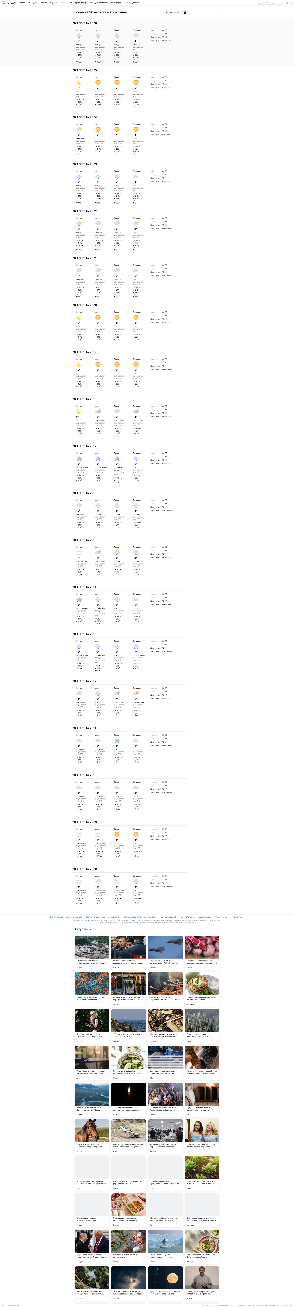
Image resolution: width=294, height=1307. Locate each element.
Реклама (19, 1305)
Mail (3, 1305)
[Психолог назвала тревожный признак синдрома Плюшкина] (165, 1026)
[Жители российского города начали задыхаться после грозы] (128, 1283)
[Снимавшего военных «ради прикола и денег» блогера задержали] (165, 1063)
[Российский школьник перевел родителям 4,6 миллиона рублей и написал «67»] (92, 1063)
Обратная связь (262, 1305)
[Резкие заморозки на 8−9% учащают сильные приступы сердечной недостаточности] (92, 1283)
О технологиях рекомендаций (244, 1305)
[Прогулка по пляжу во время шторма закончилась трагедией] (92, 1173)
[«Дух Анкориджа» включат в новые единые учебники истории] (92, 1247)
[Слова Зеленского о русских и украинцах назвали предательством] (128, 1173)
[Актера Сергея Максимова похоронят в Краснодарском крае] (128, 1100)
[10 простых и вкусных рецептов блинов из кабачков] (202, 989)
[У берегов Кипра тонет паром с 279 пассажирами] (128, 1026)
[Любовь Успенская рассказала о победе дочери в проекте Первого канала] (202, 1136)
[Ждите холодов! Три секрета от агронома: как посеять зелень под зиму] (202, 1173)
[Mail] (3, 3)
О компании (11, 1305)
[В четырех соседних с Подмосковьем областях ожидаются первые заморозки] (92, 1210)
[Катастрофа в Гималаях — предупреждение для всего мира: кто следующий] (92, 953)
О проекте (206, 1305)
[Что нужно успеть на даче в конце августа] (128, 1247)
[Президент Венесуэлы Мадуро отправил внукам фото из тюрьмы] (202, 1283)
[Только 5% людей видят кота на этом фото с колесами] (92, 989)
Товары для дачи (237, 917)
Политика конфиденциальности (222, 1305)
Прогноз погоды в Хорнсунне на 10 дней (177, 917)
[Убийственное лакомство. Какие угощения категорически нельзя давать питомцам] (202, 1063)
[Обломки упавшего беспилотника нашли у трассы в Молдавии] (128, 1136)
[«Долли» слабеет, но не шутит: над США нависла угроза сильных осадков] (165, 1210)
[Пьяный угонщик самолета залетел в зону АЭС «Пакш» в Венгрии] (165, 953)
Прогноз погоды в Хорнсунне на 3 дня (65, 917)
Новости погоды (204, 917)
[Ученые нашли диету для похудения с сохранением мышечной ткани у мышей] (128, 1210)
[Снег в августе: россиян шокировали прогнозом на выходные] (202, 1026)
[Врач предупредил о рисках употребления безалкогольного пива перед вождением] (202, 1210)
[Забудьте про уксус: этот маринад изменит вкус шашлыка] (165, 989)
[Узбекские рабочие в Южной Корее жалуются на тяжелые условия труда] (165, 1136)
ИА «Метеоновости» (285, 1305)
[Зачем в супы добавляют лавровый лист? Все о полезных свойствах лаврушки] (128, 1063)
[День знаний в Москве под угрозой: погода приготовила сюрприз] (92, 1026)
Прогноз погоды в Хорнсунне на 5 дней (102, 917)
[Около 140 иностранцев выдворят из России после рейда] (128, 953)
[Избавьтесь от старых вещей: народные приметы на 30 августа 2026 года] (128, 989)
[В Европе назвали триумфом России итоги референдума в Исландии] (165, 1100)
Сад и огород (220, 917)
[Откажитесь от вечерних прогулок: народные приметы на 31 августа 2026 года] (92, 1136)
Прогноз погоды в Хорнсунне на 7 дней (139, 917)
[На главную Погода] (10, 3)
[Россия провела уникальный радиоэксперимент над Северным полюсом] (165, 1247)
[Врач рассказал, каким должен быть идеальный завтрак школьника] (202, 1247)
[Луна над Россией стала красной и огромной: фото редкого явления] (165, 1283)
